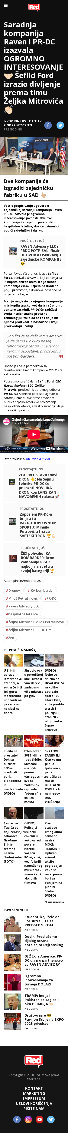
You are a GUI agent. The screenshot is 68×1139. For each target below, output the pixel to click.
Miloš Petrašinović (22, 598)
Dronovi (13, 590)
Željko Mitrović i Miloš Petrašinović (35, 622)
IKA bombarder (40, 590)
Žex (10, 637)
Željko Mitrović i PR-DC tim (28, 630)
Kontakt (34, 1088)
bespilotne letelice (22, 614)
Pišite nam (34, 1108)
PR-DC (50, 598)
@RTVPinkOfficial (37, 459)
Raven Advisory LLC (22, 606)
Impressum (34, 1098)
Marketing (34, 1093)
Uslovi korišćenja (34, 1103)
